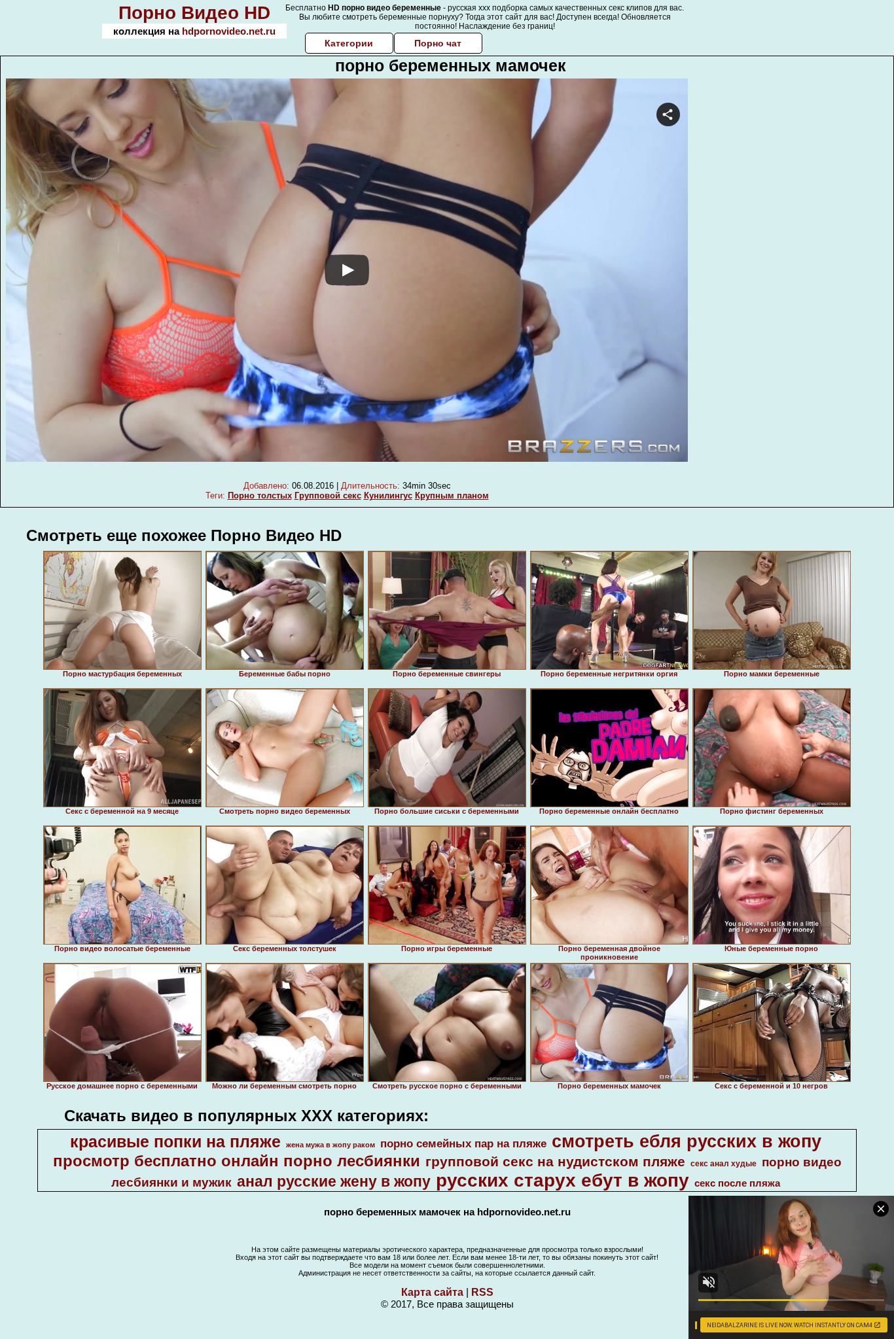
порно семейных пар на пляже (463, 1143)
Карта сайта (432, 1292)
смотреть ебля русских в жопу (686, 1141)
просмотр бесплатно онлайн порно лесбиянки (236, 1161)
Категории (349, 43)
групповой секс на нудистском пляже (555, 1162)
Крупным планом (452, 495)
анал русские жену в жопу (334, 1181)
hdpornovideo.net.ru (229, 31)
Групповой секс (328, 495)
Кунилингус (388, 495)
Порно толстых (260, 495)
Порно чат (437, 43)
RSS (482, 1292)
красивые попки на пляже (175, 1141)
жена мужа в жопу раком (330, 1145)
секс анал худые (723, 1163)
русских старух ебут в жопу (562, 1180)
